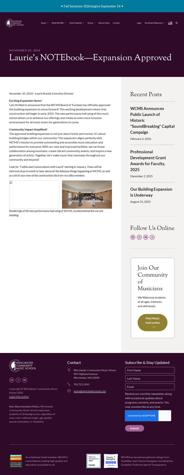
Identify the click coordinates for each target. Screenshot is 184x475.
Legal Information (19, 396)
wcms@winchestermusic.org (90, 391)
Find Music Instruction (153, 320)
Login (139, 23)
